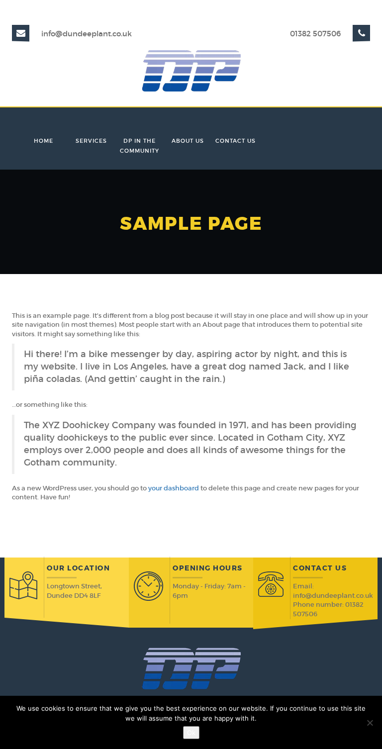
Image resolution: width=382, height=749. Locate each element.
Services (91, 140)
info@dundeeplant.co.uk (86, 33)
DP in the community (139, 145)
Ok (191, 733)
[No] (370, 723)
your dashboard (173, 488)
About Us (188, 140)
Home (43, 140)
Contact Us (235, 140)
